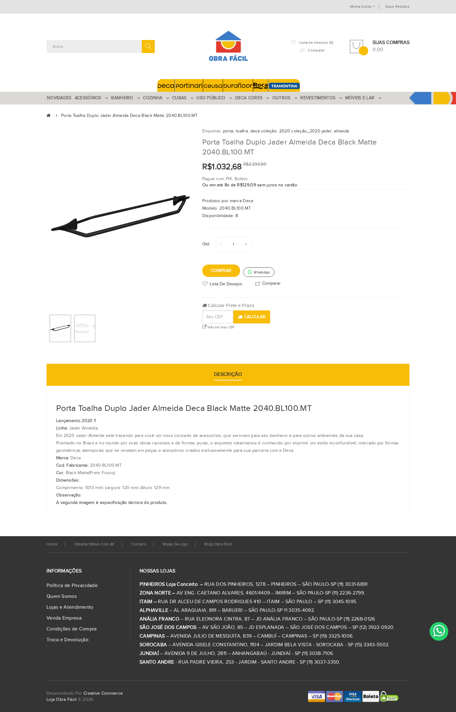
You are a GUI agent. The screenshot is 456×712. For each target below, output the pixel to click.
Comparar (271, 283)
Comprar (221, 270)
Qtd (206, 244)
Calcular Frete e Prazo (230, 305)
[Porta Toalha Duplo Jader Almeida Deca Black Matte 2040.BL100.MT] (60, 328)
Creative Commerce (103, 693)
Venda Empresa (64, 618)
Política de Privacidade (72, 586)
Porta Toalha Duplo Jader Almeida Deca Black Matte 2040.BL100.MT (129, 115)
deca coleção (263, 131)
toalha (242, 131)
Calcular (255, 316)
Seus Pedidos (397, 6)
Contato (138, 544)
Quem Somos (62, 596)
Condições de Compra (72, 629)
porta (228, 131)
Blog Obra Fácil (218, 544)
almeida (341, 131)
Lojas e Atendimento (70, 607)
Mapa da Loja (175, 544)
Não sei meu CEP (221, 327)
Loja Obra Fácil (62, 699)
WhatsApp (261, 272)
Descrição (228, 374)
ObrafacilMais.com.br (94, 544)
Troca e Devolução (67, 640)
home (52, 544)
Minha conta (361, 6)
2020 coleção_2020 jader (305, 131)
